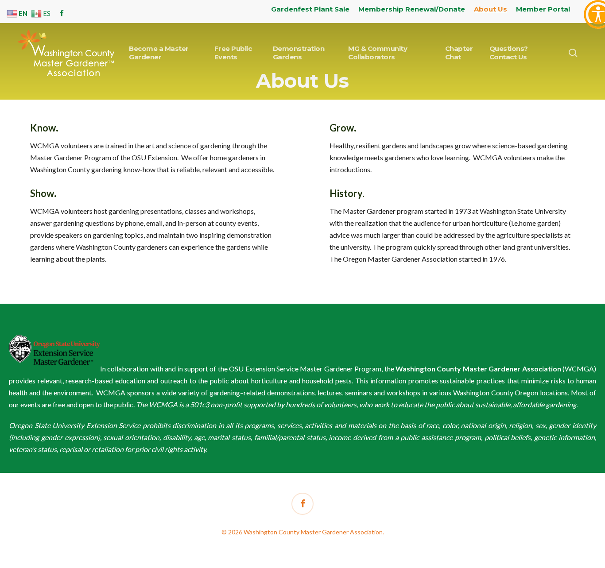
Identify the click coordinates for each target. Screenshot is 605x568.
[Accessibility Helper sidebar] (594, 10)
